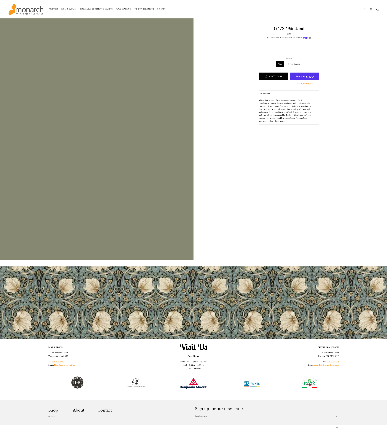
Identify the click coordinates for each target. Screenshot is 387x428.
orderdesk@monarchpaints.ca (326, 365)
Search (51, 416)
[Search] (364, 9)
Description (264, 94)
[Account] (371, 9)
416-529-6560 (58, 362)
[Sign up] (336, 416)
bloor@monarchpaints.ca (64, 365)
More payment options (305, 83)
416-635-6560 (333, 362)
